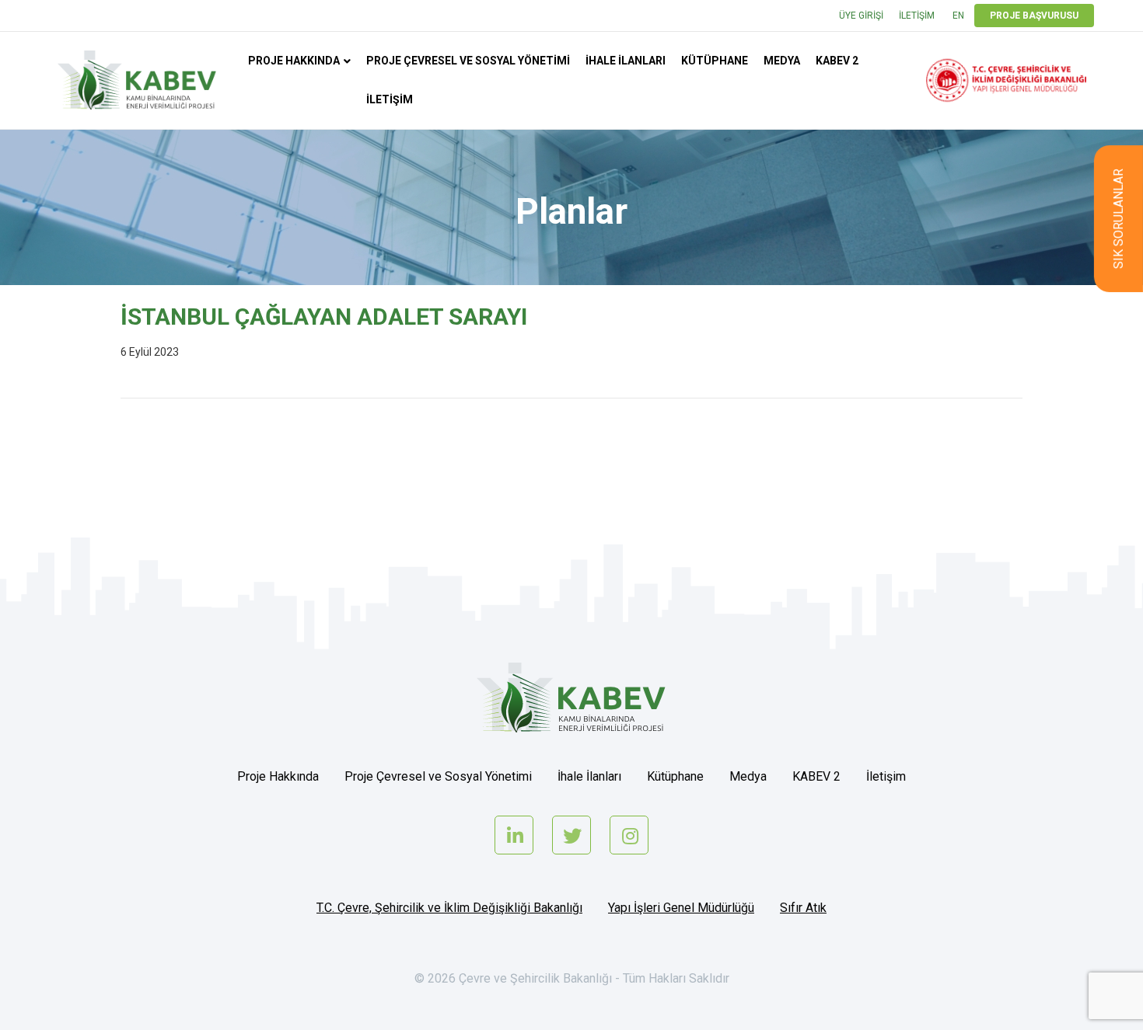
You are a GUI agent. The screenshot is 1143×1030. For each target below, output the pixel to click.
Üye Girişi (861, 15)
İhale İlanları (625, 60)
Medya (782, 60)
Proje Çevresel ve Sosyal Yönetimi (468, 60)
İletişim (917, 15)
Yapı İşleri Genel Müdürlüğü (681, 907)
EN (958, 15)
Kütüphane (714, 60)
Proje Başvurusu (1034, 15)
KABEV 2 (837, 60)
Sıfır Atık (803, 907)
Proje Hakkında (294, 60)
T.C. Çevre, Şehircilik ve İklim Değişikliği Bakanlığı (449, 907)
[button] (1118, 218)
